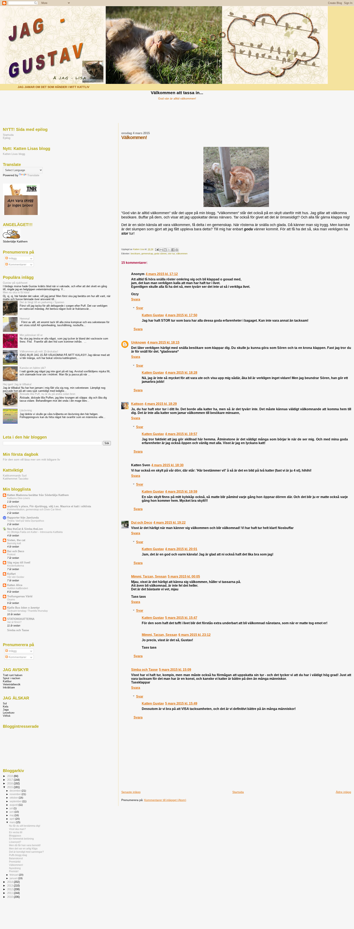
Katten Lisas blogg (14, 153)
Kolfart (11, 573)
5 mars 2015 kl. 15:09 (175, 669)
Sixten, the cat (16, 540)
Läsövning (26, 410)
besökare (135, 253)
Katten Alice (14, 585)
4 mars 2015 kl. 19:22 (169, 522)
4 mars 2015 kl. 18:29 (161, 404)
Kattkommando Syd (14, 475)
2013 (10, 885)
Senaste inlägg (131, 792)
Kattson (137, 404)
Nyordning (15, 868)
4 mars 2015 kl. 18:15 (163, 342)
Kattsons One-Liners (18, 498)
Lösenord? (15, 842)
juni (12, 811)
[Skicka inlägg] (156, 249)
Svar (139, 308)
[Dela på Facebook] (173, 250)
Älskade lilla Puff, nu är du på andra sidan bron (47, 393)
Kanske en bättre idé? (33, 367)
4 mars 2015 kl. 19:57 (181, 434)
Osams (11, 599)
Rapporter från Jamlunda (23, 517)
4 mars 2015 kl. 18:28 (181, 372)
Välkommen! (16, 865)
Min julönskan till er (31, 335)
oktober (14, 797)
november (16, 794)
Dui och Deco (141, 522)
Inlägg (12, 258)
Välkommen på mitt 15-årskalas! (39, 351)
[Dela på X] (169, 250)
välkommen (181, 253)
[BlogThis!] (165, 250)
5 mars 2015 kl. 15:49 (181, 703)
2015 (10, 787)
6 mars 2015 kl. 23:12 (194, 634)
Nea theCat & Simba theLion (25, 528)
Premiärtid (14, 861)
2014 (10, 881)
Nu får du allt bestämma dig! (24, 825)
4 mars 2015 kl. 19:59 (181, 491)
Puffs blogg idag (18, 855)
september (16, 801)
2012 (10, 889)
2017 (10, 779)
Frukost (11, 554)
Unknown (138, 342)
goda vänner (160, 253)
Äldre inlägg (343, 792)
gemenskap (147, 253)
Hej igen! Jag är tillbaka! (17, 384)
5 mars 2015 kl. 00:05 (184, 576)
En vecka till (15, 832)
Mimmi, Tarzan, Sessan (149, 576)
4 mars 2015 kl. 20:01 (181, 549)
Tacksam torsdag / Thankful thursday (27, 610)
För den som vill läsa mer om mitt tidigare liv (31, 459)
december (16, 790)
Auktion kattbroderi (17, 588)
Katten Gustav (153, 315)
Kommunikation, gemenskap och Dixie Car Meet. (34, 509)
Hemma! (25, 318)
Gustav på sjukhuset (15, 282)
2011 (10, 893)
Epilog (6, 137)
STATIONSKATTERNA (20, 618)
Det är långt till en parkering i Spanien (42, 302)
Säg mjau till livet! (18, 562)
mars (13, 822)
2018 (10, 776)
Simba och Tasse (144, 669)
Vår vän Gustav (15, 577)
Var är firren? (14, 622)
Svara (135, 299)
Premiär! (13, 871)
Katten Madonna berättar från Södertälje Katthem (38, 495)
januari (14, 878)
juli (12, 808)
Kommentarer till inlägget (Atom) (165, 800)
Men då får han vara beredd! (25, 845)
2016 (10, 783)
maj (12, 815)
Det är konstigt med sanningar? (26, 851)
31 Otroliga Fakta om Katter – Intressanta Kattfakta (35, 532)
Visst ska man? (17, 829)
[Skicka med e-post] (161, 250)
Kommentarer (17, 264)
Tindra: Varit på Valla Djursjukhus (25, 520)
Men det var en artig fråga (23, 848)
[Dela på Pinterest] (177, 250)
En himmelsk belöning (21, 838)
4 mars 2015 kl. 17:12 (162, 274)
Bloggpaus (15, 835)
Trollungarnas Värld (19, 596)
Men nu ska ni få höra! (16, 292)
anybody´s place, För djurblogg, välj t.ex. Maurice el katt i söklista (49, 506)
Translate (33, 175)
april (12, 818)
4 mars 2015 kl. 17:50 (181, 315)
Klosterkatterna (15, 565)
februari (14, 874)
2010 (10, 896)
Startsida (238, 792)
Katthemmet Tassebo (15, 478)
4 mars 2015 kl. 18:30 (167, 465)
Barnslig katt (14, 543)
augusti (14, 804)
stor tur (171, 253)
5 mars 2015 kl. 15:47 (181, 617)
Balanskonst (16, 858)
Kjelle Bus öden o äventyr (23, 607)
